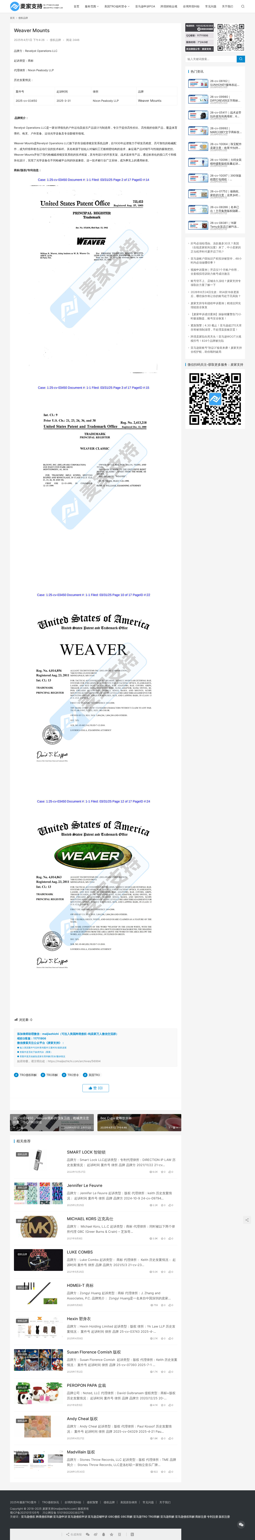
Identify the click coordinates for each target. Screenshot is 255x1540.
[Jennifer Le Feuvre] (38, 1193)
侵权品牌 (55, 39)
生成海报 (76, 1534)
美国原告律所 (128, 1502)
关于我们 (227, 6)
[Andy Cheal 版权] (38, 1426)
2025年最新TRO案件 (23, 1502)
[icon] (241, 1525)
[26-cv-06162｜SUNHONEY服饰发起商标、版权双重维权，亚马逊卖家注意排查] (198, 83)
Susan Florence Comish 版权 (94, 1352)
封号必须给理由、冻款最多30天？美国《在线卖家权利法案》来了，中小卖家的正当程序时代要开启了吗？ (216, 247)
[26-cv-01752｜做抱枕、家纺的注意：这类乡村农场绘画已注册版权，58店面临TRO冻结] (198, 193)
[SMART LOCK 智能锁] (38, 1160)
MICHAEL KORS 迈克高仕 (90, 1218)
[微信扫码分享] (87, 1534)
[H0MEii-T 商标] (38, 1293)
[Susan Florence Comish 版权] (38, 1360)
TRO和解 (52, 1075)
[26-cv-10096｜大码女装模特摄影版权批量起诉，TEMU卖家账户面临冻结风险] (198, 162)
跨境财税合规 (169, 6)
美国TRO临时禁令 (115, 6)
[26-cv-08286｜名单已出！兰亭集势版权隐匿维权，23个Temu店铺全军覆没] (198, 209)
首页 (76, 6)
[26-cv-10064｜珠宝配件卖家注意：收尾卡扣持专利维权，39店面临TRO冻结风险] (198, 146)
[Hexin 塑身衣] (38, 1326)
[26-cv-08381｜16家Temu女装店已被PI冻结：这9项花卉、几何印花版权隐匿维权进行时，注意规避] (198, 225)
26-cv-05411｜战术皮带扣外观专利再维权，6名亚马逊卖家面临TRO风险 (225, 116)
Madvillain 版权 (81, 1452)
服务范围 (90, 6)
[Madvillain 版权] (38, 1460)
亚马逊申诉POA (145, 6)
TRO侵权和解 (28, 1075)
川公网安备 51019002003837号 (63, 1512)
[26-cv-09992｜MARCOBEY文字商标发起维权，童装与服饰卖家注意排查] (198, 130)
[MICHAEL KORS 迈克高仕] (38, 1227)
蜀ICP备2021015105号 (24, 1512)
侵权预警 (92, 1502)
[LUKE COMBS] (38, 1260)
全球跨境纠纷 (191, 6)
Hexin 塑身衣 (79, 1318)
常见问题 (210, 6)
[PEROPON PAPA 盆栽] (38, 1393)
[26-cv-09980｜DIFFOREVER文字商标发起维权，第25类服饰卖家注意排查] (198, 99)
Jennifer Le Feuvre (84, 1185)
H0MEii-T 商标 (80, 1285)
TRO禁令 (73, 1075)
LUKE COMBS (80, 1252)
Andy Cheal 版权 (82, 1418)
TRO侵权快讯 (50, 1502)
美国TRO (94, 1075)
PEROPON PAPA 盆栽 (86, 1385)
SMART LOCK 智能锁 (86, 1152)
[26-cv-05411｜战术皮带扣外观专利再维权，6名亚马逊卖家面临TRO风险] (198, 115)
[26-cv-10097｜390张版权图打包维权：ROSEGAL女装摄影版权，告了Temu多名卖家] (198, 178)
